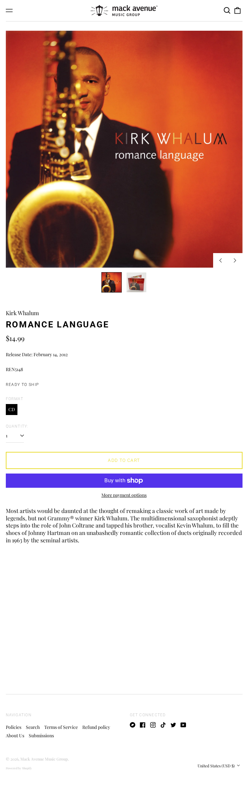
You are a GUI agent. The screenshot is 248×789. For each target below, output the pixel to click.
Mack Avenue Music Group (44, 759)
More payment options (124, 495)
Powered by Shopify (19, 768)
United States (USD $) (217, 765)
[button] (227, 10)
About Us (15, 735)
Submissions (41, 735)
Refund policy (96, 727)
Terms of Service (61, 727)
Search (33, 727)
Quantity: (17, 426)
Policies (13, 727)
